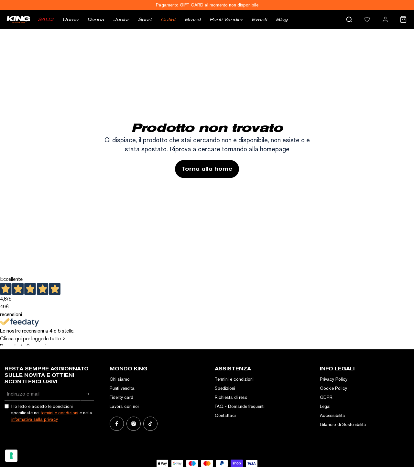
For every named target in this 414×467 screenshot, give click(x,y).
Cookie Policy (333, 388)
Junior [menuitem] (121, 19)
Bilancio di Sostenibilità (343, 424)
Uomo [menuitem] (70, 19)
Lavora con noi (124, 406)
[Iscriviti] (87, 393)
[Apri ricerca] (349, 19)
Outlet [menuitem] (168, 19)
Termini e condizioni (234, 379)
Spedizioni (225, 388)
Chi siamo (120, 379)
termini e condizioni (59, 412)
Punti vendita (122, 388)
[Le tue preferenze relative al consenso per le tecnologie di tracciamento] (11, 456)
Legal (325, 406)
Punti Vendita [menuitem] (226, 19)
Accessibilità (332, 415)
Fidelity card (121, 397)
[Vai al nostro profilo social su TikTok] (150, 424)
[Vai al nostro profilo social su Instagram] (133, 424)
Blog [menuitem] (282, 19)
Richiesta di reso (231, 397)
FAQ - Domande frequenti (240, 406)
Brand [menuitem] (193, 19)
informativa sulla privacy (34, 419)
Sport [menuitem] (145, 19)
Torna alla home (207, 169)
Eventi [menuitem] (259, 19)
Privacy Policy (333, 379)
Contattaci (225, 415)
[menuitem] (367, 19)
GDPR (326, 397)
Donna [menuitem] (95, 19)
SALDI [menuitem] (45, 19)
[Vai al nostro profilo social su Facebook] (117, 424)
